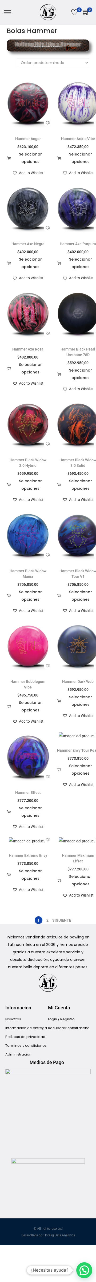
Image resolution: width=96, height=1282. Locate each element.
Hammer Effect (28, 792)
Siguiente (61, 920)
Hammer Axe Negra (28, 244)
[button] (48, 123)
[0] (74, 12)
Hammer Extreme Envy (28, 855)
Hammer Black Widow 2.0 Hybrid (28, 463)
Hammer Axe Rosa (27, 349)
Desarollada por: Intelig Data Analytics (48, 1235)
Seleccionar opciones (30, 158)
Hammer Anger (28, 139)
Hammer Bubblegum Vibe (27, 684)
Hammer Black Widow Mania (28, 574)
